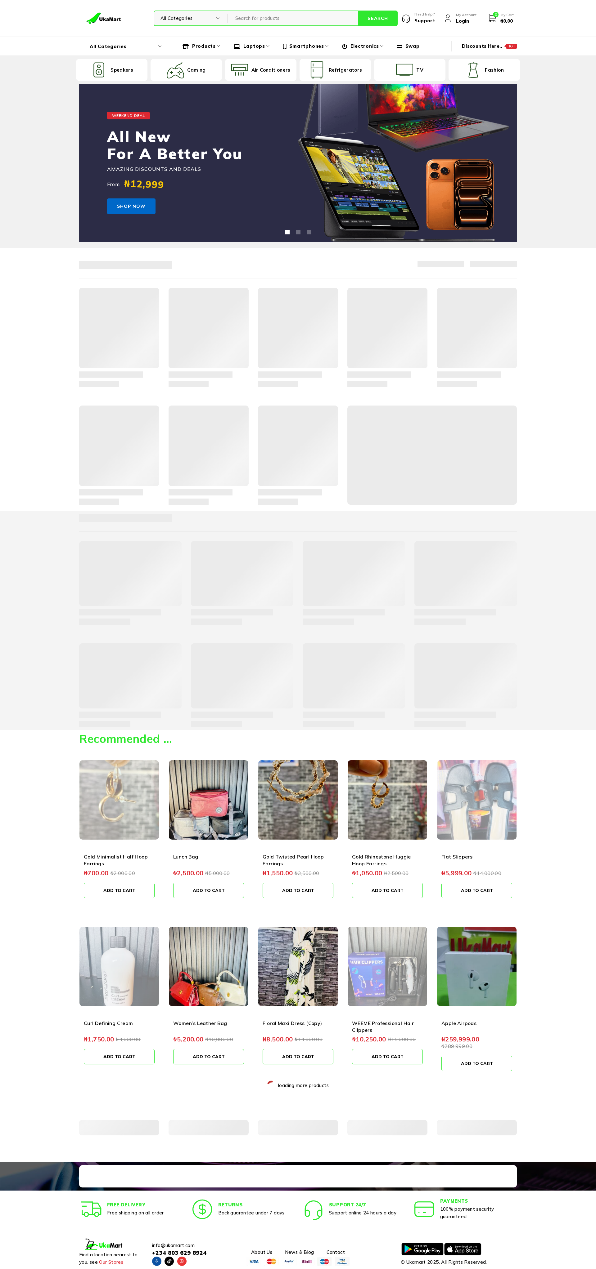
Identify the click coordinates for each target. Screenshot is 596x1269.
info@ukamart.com (173, 1245)
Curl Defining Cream (108, 1023)
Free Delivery (126, 1205)
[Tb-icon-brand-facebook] (156, 1261)
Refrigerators (342, 70)
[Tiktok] (169, 1261)
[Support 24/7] (313, 1209)
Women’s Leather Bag (200, 1023)
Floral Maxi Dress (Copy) (292, 1023)
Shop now (131, 206)
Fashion (491, 70)
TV (417, 70)
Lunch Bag (185, 857)
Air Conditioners (268, 70)
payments (454, 1201)
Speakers (119, 70)
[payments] (424, 1209)
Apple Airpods (458, 1023)
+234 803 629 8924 (179, 1252)
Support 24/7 (347, 1205)
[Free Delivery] (91, 1209)
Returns (230, 1205)
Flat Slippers (456, 857)
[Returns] (202, 1209)
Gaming (193, 70)
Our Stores (111, 1262)
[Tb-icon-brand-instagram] (182, 1261)
